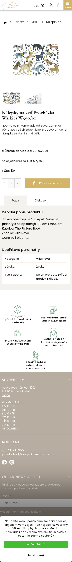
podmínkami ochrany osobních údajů (25, 515)
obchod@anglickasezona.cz (28, 454)
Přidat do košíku (50, 183)
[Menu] (68, 5)
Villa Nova (43, 259)
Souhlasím (38, 544)
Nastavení (36, 555)
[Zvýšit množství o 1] (17, 183)
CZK (37, 5)
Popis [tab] (16, 200)
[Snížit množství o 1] (11, 183)
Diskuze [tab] (40, 200)
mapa (6, 395)
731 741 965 (15, 450)
